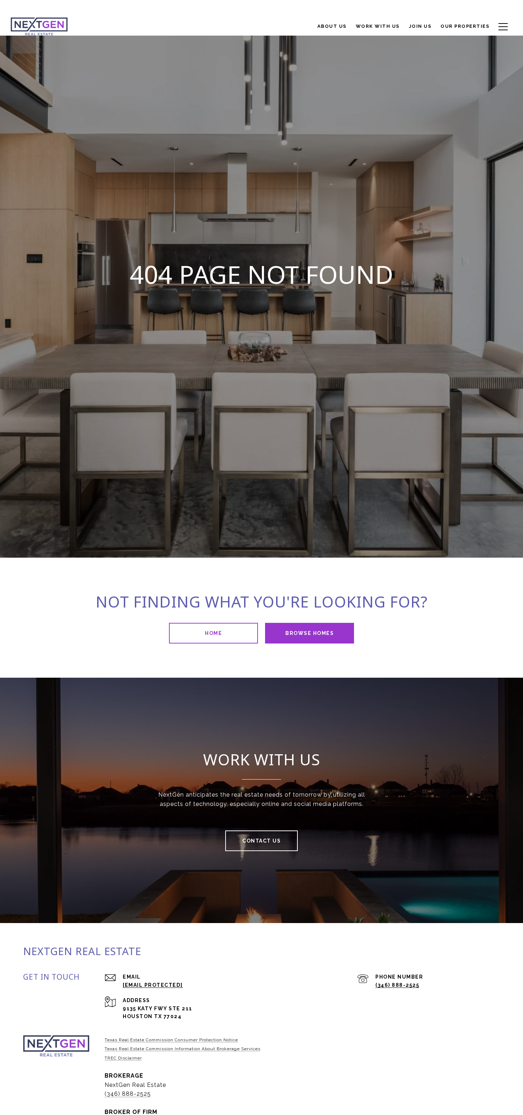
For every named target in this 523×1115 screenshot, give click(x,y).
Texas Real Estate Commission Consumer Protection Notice (171, 1039)
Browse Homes (309, 633)
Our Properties (464, 26)
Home (213, 633)
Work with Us (378, 26)
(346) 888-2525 (397, 985)
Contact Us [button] (261, 841)
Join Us (420, 26)
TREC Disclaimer (123, 1058)
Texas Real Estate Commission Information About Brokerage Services (182, 1048)
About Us (332, 26)
